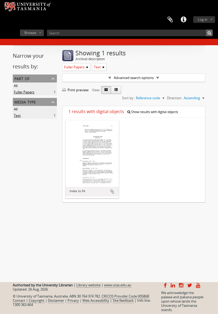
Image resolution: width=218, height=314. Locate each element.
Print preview (78, 90)
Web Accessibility (95, 300)
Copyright (36, 300)
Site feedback (123, 300)
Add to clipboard (112, 191)
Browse (30, 32)
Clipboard (170, 19)
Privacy (73, 300)
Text (17, 115)
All (16, 85)
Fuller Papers (24, 92)
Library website (88, 285)
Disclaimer (56, 300)
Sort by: (128, 98)
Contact (19, 300)
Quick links (183, 19)
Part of (22, 78)
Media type (25, 101)
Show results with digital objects (154, 112)
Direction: (174, 98)
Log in (202, 19)
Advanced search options (134, 77)
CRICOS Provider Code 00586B (125, 296)
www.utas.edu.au (117, 285)
